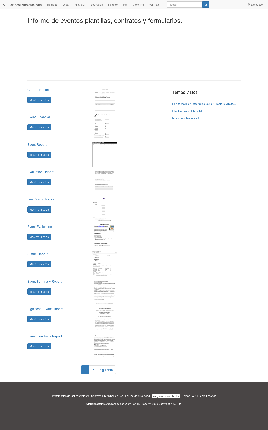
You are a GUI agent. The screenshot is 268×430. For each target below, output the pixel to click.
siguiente (106, 369)
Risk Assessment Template (187, 111)
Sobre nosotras (207, 396)
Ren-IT (135, 404)
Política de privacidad (137, 396)
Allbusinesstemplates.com (101, 404)
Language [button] (256, 4)
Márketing (138, 4)
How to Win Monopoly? (185, 118)
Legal (66, 4)
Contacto (96, 396)
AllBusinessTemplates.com (22, 4)
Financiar (80, 4)
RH (125, 4)
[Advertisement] (134, 51)
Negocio (113, 4)
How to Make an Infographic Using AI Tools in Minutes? (204, 104)
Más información (39, 100)
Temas (186, 396)
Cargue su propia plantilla (166, 396)
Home (51, 4)
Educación (97, 4)
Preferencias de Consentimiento (70, 396)
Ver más (154, 4)
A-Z (194, 396)
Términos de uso (113, 396)
